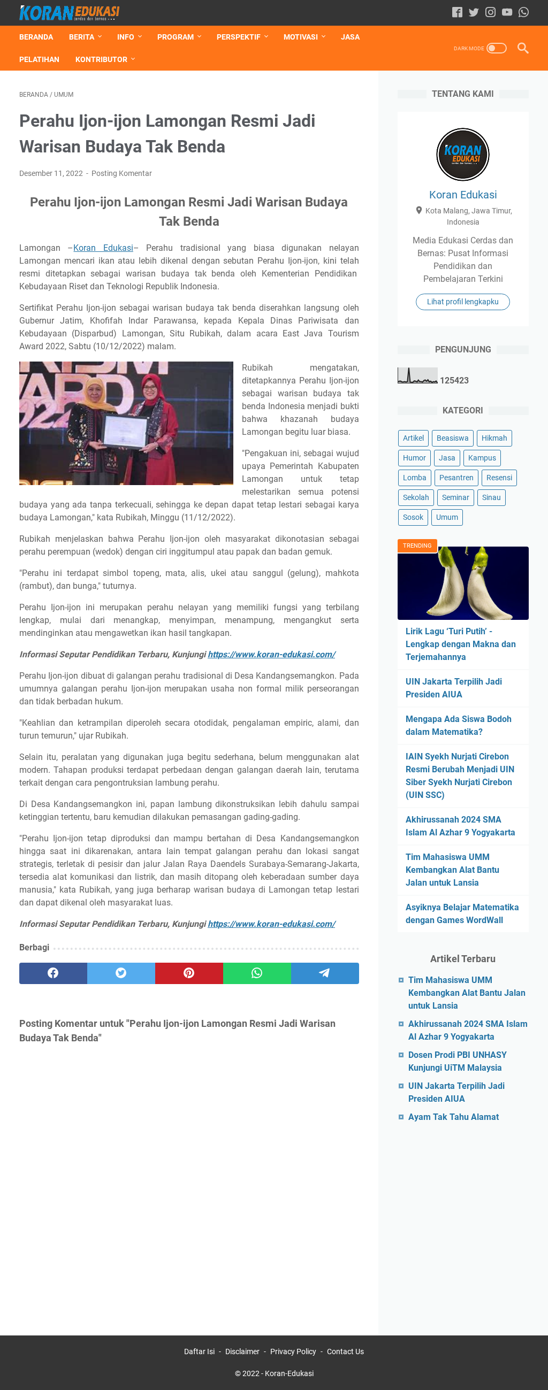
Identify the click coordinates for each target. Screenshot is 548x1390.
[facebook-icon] (457, 13)
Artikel (413, 438)
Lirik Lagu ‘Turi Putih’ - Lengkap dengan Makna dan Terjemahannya (461, 644)
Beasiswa (453, 438)
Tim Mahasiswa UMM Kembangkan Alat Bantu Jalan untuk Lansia (452, 870)
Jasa (447, 458)
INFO (125, 37)
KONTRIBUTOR (101, 59)
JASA (350, 37)
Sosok (413, 517)
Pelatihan (39, 59)
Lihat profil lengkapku (463, 301)
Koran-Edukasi (289, 1373)
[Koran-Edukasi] (76, 13)
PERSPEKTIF (239, 37)
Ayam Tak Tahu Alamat (453, 1117)
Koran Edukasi (103, 248)
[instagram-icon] (490, 13)
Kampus (482, 458)
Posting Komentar (122, 173)
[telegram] (325, 973)
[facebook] (53, 973)
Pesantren (456, 477)
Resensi (499, 477)
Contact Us (345, 1351)
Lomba (415, 477)
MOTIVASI (301, 37)
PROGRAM (175, 37)
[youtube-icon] (507, 13)
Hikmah (494, 438)
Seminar (455, 497)
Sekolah (416, 497)
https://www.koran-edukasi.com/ (271, 654)
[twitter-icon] (474, 13)
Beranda (36, 37)
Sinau (491, 497)
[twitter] (121, 973)
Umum (447, 517)
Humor (414, 458)
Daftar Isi (199, 1351)
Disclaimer (242, 1351)
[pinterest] (189, 973)
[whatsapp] (257, 973)
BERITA (81, 37)
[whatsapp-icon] (524, 13)
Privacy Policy (293, 1351)
